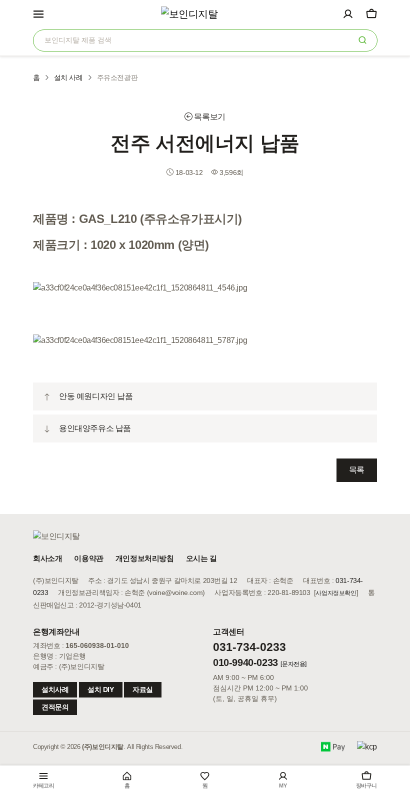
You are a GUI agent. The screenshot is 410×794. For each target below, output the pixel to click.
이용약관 (88, 558)
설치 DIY (101, 690)
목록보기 (209, 116)
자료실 (142, 690)
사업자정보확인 (336, 593)
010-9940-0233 (245, 662)
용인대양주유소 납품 (95, 428)
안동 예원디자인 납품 (96, 396)
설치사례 (55, 690)
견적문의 (55, 707)
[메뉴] (38, 13)
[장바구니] (371, 14)
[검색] (362, 40)
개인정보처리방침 (145, 558)
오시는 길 (201, 558)
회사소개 (47, 558)
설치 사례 (68, 78)
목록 (356, 470)
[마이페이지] (348, 14)
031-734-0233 (249, 647)
